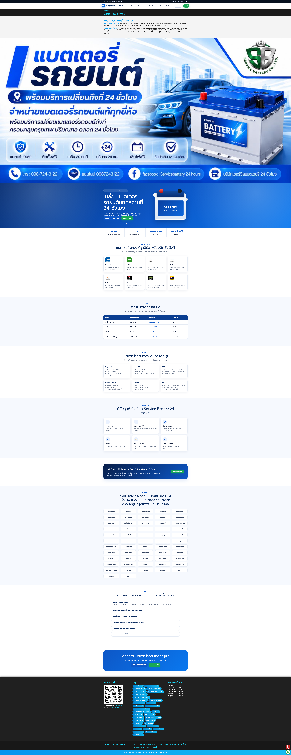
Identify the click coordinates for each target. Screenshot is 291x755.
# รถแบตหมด (155, 712)
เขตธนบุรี (162, 523)
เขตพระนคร (111, 511)
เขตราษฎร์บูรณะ (162, 535)
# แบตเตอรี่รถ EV (150, 720)
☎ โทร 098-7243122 (112, 218)
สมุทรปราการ (180, 564)
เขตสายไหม (145, 558)
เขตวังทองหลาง (111, 564)
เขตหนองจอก (145, 511)
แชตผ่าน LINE (127, 218)
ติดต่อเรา (168, 6)
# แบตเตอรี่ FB (147, 729)
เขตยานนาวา (111, 523)
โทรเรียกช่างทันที (177, 472)
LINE (186, 6)
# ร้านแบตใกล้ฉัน (151, 703)
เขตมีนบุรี (162, 517)
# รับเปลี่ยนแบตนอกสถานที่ (140, 700)
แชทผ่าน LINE (115, 708)
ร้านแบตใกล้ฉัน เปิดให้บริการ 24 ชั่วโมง (175, 744)
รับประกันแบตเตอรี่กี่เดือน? (122, 634)
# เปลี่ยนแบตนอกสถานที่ (155, 700)
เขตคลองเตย (163, 547)
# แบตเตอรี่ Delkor (138, 732)
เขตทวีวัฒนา (162, 564)
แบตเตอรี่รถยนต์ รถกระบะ (111, 24)
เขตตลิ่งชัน (162, 529)
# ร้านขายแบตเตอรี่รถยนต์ (153, 689)
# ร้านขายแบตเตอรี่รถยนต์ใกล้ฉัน (142, 712)
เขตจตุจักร (179, 541)
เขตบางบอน (111, 529)
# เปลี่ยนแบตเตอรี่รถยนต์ (151, 686)
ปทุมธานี (162, 570)
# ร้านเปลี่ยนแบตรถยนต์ (140, 691)
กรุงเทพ (128, 570)
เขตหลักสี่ (128, 558)
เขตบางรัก (163, 511)
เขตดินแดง (111, 541)
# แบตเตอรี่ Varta (158, 729)
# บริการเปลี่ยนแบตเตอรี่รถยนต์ (141, 697)
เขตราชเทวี (145, 553)
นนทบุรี (145, 570)
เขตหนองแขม (145, 535)
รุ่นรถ (145, 6)
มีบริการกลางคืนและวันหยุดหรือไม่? (124, 628)
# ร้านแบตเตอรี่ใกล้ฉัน (139, 703)
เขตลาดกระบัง (180, 517)
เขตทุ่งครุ (145, 547)
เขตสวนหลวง (180, 547)
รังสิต (179, 570)
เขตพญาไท (145, 523)
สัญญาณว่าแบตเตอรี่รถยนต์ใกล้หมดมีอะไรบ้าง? (128, 610)
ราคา (141, 6)
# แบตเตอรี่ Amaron (151, 732)
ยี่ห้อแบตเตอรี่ (135, 6)
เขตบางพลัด (180, 535)
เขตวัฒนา (180, 553)
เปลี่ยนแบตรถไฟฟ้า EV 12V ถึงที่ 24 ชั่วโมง (125, 744)
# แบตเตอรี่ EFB (149, 723)
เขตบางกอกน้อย (180, 529)
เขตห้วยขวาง (128, 529)
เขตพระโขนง (145, 517)
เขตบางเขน (179, 511)
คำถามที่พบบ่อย (160, 6)
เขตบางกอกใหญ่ (180, 523)
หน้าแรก (127, 6)
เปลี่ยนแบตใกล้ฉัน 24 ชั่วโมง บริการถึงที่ (145, 747)
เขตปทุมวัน (128, 517)
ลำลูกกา (111, 576)
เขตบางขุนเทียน (111, 535)
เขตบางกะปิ (111, 517)
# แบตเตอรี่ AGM (138, 723)
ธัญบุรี (128, 576)
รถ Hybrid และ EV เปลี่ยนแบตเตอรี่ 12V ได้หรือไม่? (129, 622)
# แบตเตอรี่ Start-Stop (139, 726)
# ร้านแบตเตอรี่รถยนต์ (139, 689)
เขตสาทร (145, 541)
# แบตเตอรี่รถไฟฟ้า (138, 720)
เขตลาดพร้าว (163, 553)
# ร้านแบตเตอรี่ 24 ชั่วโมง (140, 694)
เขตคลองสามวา (128, 564)
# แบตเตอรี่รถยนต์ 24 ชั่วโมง (155, 691)
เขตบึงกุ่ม (128, 541)
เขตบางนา (145, 564)
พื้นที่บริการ (152, 6)
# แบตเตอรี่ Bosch (153, 726)
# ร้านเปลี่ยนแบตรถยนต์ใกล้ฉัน (141, 709)
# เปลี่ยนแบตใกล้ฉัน (138, 706)
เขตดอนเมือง (128, 553)
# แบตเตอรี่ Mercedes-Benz (153, 717)
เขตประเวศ (128, 547)
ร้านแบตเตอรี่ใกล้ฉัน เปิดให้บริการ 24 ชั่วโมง (151, 744)
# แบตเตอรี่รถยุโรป (138, 717)
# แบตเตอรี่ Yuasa (138, 734)
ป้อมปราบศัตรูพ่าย (111, 570)
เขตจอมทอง (111, 553)
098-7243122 (119, 706)
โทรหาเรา (178, 6)
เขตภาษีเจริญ (128, 535)
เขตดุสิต (128, 511)
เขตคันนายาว (162, 558)
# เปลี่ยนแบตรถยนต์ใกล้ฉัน (152, 706)
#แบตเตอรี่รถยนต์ (138, 686)
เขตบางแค (111, 558)
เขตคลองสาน (145, 529)
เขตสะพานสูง (180, 558)
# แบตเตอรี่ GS (137, 729)
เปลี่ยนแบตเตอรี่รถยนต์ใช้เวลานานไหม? (126, 616)
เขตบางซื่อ (163, 541)
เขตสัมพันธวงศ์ (128, 523)
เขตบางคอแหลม (111, 547)
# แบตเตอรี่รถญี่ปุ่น (149, 714)
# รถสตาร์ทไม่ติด (138, 714)
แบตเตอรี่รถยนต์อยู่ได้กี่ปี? (122, 603)
